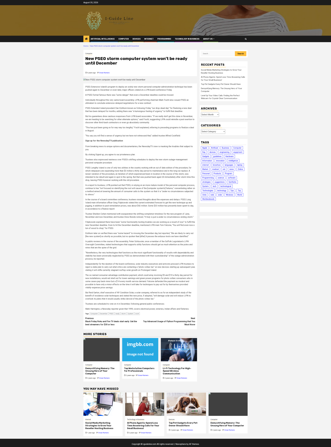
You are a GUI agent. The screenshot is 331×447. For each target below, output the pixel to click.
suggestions (220, 182)
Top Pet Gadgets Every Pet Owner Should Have (221, 84)
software (231, 178)
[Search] (245, 38)
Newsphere (180, 444)
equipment (237, 152)
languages (229, 165)
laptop (239, 165)
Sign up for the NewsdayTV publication (104, 140)
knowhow (217, 165)
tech (214, 186)
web (212, 195)
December (103, 314)
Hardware (229, 156)
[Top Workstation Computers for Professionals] (140, 349)
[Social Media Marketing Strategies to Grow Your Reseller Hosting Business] (103, 404)
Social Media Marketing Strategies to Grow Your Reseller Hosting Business (99, 426)
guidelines (217, 156)
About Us (208, 39)
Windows (229, 195)
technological (225, 186)
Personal (206, 173)
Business (225, 148)
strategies (206, 182)
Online (240, 169)
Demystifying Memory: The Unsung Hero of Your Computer (99, 371)
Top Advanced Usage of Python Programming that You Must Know (169, 321)
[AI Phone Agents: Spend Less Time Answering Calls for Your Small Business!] (144, 404)
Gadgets (205, 156)
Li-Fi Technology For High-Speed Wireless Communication (177, 371)
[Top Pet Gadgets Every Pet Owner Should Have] (186, 404)
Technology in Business (187, 39)
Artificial (214, 148)
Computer (123, 39)
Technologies (207, 191)
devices (212, 152)
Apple (204, 148)
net (224, 169)
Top (239, 191)
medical (215, 169)
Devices (137, 39)
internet (205, 165)
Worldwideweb (208, 199)
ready (117, 314)
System (130, 314)
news (231, 169)
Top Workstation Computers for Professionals (139, 369)
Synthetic (232, 182)
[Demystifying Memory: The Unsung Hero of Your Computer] (101, 349)
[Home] (86, 39)
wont (137, 314)
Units (204, 195)
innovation (220, 161)
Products (217, 173)
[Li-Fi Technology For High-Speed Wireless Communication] (179, 349)
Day (203, 152)
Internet (149, 39)
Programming (164, 39)
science (221, 178)
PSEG (111, 314)
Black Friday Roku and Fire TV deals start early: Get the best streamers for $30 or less (111, 321)
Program (228, 173)
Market (205, 169)
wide (220, 195)
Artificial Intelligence (103, 39)
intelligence (233, 161)
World (239, 195)
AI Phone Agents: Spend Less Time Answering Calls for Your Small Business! (143, 426)
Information (207, 161)
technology (221, 191)
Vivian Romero (104, 73)
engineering (224, 152)
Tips (232, 191)
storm (123, 314)
